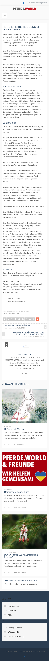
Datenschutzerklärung (16, 636)
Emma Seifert (18, 445)
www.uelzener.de (14, 298)
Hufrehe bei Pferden (14, 429)
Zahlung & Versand (15, 628)
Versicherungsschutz (11, 314)
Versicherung (23, 311)
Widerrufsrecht (13, 632)
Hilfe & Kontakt (13, 606)
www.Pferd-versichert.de (17, 301)
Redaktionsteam (20, 508)
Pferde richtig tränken (17, 326)
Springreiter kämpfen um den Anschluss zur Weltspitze (28, 333)
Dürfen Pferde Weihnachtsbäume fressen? (21, 556)
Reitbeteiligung (11, 311)
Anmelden (9, 584)
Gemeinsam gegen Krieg (16, 492)
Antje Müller (24, 354)
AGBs (10, 615)
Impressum (12, 610)
